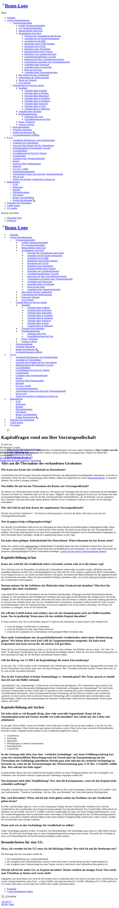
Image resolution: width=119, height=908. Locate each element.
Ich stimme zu (6, 458)
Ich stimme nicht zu (22, 458)
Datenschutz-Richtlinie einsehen (14, 460)
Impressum (36, 460)
